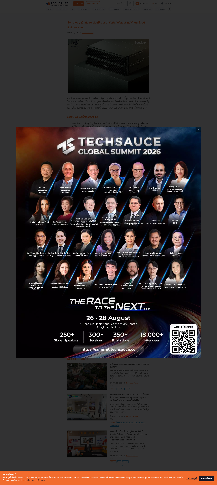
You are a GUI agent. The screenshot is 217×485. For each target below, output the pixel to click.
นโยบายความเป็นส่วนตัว (36, 480)
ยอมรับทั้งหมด (206, 478)
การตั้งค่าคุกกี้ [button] (191, 478)
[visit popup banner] (108, 242)
